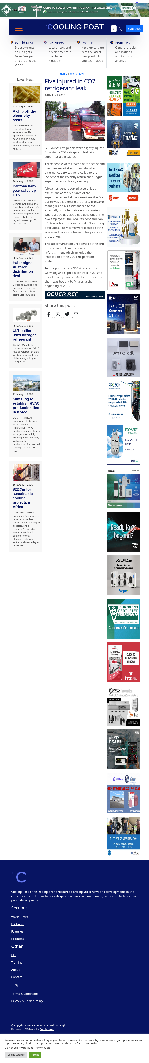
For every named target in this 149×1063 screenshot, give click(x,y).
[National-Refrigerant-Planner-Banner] (74, 9)
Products (89, 42)
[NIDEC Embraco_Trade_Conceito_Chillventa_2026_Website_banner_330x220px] (123, 532)
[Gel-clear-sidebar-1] (123, 706)
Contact (16, 977)
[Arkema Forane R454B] (123, 445)
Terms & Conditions (24, 994)
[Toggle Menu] (19, 29)
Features (122, 42)
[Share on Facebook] (49, 314)
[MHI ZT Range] (123, 357)
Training (17, 962)
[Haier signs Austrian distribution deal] (26, 246)
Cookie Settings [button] (16, 1054)
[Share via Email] (76, 314)
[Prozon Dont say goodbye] (123, 401)
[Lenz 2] (123, 793)
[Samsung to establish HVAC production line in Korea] (26, 383)
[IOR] (123, 837)
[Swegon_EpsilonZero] (123, 575)
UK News (56, 42)
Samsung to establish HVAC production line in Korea (26, 405)
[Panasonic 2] (123, 488)
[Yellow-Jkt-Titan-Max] (123, 140)
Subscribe (134, 29)
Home (63, 73)
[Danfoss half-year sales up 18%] (26, 170)
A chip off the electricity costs (24, 115)
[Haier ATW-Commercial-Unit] (123, 314)
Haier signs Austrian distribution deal (23, 269)
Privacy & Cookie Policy (27, 1001)
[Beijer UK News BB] (75, 294)
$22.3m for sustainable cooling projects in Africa (23, 498)
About (15, 970)
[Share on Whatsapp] (58, 314)
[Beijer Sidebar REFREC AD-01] (123, 96)
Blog (14, 955)
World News (25, 42)
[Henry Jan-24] (123, 227)
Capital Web (47, 1029)
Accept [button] (35, 1054)
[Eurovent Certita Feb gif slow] (123, 619)
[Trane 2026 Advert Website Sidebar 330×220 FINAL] (123, 183)
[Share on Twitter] (67, 314)
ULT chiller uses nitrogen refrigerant (25, 335)
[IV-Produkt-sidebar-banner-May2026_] (123, 270)
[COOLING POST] (123, 749)
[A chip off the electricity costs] (26, 94)
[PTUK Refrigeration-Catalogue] (123, 662)
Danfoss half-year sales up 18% (24, 190)
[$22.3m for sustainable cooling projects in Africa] (26, 472)
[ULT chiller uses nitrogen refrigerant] (26, 315)
